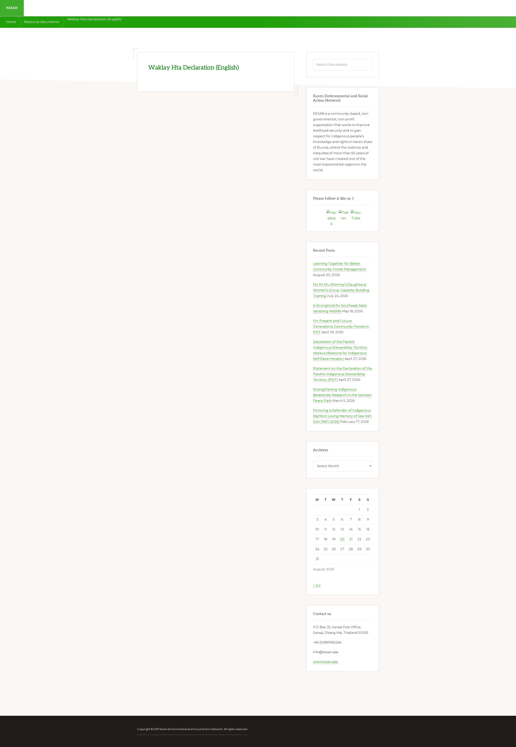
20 (342, 539)
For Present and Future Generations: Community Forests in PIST (341, 326)
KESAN (12, 8)
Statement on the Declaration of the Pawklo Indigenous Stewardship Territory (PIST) (342, 374)
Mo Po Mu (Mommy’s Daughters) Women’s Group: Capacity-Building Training (341, 290)
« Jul (316, 585)
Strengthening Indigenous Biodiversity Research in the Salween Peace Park (342, 395)
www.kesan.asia (325, 662)
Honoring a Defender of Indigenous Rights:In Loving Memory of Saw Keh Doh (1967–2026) (342, 416)
